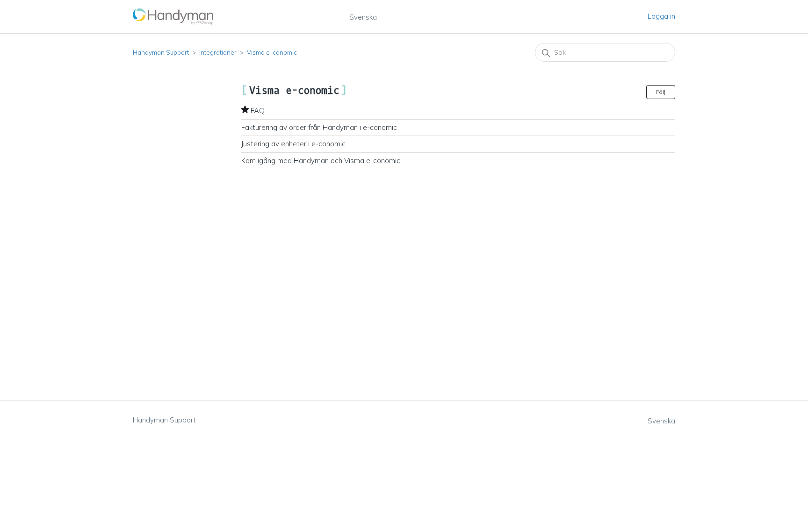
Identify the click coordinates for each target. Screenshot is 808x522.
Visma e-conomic (272, 52)
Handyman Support (161, 52)
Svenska (363, 17)
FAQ (258, 110)
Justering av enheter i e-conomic (293, 143)
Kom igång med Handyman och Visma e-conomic (320, 160)
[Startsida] (173, 16)
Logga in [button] (661, 16)
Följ (660, 91)
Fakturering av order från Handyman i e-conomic (319, 127)
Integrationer (218, 52)
